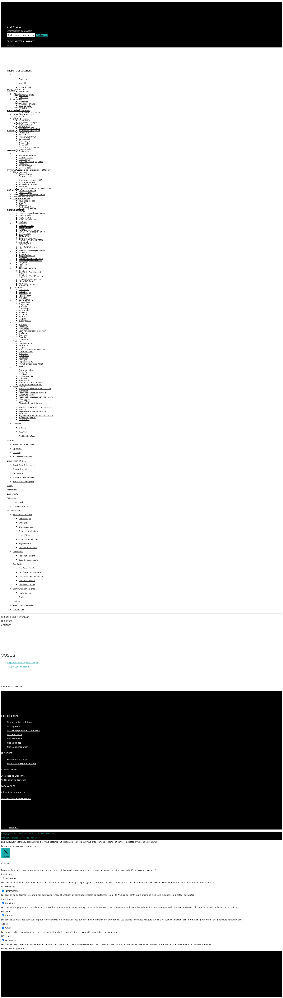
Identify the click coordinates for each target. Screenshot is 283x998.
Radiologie (23, 345)
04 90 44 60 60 (14, 26)
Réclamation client (27, 555)
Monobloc (23, 101)
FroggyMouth (25, 320)
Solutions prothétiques (29, 230)
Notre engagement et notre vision (23, 730)
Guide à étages (25, 192)
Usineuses (23, 339)
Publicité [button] (5, 911)
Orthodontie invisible (28, 547)
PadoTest (23, 283)
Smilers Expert (25, 295)
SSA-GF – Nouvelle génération (32, 194)
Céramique (23, 114)
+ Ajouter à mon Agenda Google (22, 662)
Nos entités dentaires (22, 456)
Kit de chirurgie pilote (28, 184)
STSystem (23, 205)
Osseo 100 (23, 163)
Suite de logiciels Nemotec (30, 279)
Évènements (13, 170)
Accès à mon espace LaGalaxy (21, 763)
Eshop (10, 130)
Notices (16, 601)
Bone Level (23, 97)
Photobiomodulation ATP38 (31, 363)
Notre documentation (17, 746)
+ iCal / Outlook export (18, 666)
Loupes (22, 366)
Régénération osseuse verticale (32, 411)
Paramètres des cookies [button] (12, 846)
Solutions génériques (28, 238)
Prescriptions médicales (23, 605)
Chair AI (22, 221)
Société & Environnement (24, 477)
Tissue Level (24, 110)
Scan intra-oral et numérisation (32, 330)
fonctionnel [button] (6, 874)
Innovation (18, 123)
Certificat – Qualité (27, 584)
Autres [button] (4, 923)
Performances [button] (8, 886)
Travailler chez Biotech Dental (16, 798)
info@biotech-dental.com (19, 30)
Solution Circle (25, 217)
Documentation (15, 210)
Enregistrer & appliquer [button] (13, 948)
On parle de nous (20, 198)
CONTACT (12, 45)
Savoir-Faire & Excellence (23, 465)
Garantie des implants (28, 560)
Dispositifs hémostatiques (30, 384)
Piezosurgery (24, 159)
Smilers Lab (24, 304)
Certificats (17, 564)
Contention (24, 308)
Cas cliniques (18, 609)
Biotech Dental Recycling (23, 481)
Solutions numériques (28, 539)
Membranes (24, 399)
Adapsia (22, 337)
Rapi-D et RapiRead (27, 436)
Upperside (17, 99)
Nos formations (14, 734)
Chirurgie (23, 378)
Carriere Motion (26, 300)
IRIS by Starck (25, 246)
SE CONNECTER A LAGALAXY (21, 41)
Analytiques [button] (7, 899)
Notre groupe (13, 726)
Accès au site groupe (17, 759)
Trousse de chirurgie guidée (31, 161)
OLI (20, 266)
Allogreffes (23, 390)
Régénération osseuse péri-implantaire (36, 397)
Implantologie (25, 518)
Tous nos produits (27, 200)
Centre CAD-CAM (26, 225)
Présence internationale (23, 444)
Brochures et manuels (22, 514)
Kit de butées (24, 126)
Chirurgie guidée (26, 527)
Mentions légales (9, 837)
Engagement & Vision (18, 111)
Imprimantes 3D (26, 361)
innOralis (23, 324)
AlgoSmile (23, 271)
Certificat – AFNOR (27, 580)
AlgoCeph (23, 275)
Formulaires (18, 551)
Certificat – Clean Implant (30, 272)
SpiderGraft (24, 151)
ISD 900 (22, 229)
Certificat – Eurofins (27, 268)
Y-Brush (22, 427)
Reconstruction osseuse (29, 147)
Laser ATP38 (24, 419)
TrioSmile (23, 333)
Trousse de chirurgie (28, 122)
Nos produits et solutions (19, 722)
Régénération (25, 543)
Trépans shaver (25, 143)
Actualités (13, 190)
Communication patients (27, 288)
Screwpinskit (24, 139)
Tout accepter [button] (32, 846)
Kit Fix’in (22, 134)
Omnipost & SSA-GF (27, 209)
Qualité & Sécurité (21, 469)
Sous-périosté (25, 106)
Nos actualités (19, 502)
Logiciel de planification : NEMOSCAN (35, 169)
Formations (13, 150)
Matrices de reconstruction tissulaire (35, 388)
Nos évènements (15, 738)
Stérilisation (24, 374)
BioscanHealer (25, 167)
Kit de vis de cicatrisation (29, 112)
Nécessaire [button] (6, 936)
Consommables (26, 370)
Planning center (26, 176)
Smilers (22, 291)
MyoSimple (24, 328)
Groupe (10, 440)
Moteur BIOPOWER (27, 155)
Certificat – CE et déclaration (31, 276)
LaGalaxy (17, 452)
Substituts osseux (26, 394)
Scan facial (23, 353)
